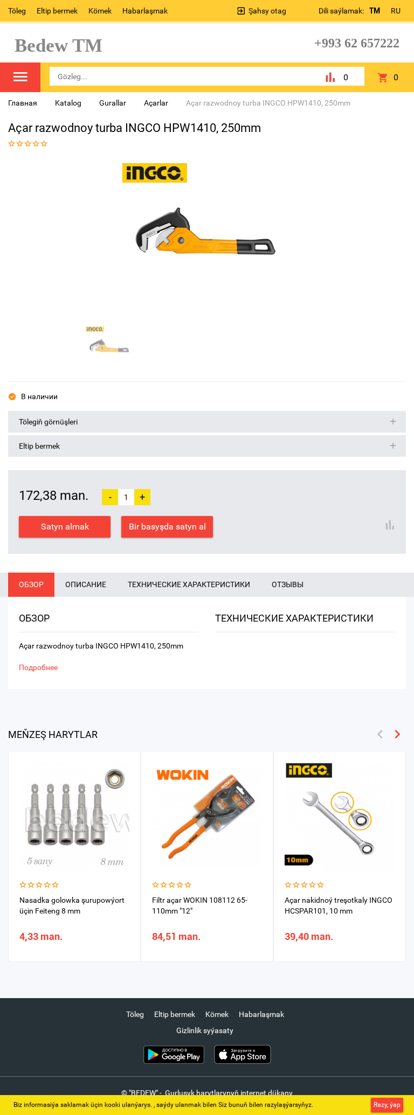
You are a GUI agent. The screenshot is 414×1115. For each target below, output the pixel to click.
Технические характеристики (189, 584)
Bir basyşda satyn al (167, 526)
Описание (85, 584)
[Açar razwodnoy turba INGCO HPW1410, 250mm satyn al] (203, 238)
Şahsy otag (267, 10)
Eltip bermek (57, 10)
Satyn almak (65, 526)
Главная (22, 103)
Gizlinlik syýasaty (204, 1030)
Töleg (17, 10)
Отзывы (287, 584)
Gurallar (112, 103)
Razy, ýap (387, 1105)
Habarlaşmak (145, 10)
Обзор (31, 584)
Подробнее (38, 667)
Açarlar (156, 103)
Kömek (100, 10)
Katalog (68, 103)
